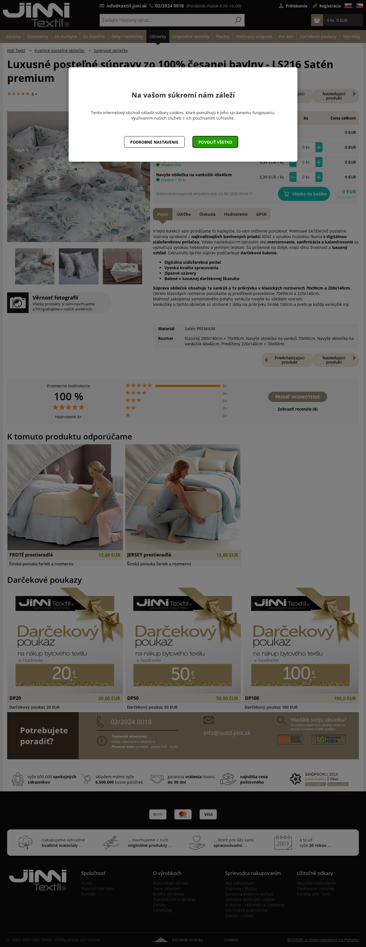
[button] (215, 142)
